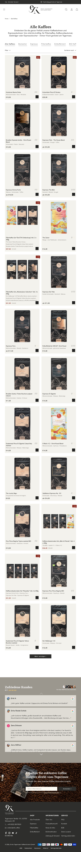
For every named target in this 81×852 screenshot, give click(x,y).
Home (6, 19)
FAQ (62, 820)
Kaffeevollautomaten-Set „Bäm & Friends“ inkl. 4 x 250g (58, 542)
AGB (21, 848)
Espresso (33, 824)
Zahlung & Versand (52, 836)
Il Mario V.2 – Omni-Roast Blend (52, 444)
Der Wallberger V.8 (48, 641)
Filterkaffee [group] (46, 44)
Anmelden (66, 789)
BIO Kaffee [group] (73, 44)
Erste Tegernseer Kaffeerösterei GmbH (22, 844)
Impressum (37, 848)
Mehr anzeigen (40, 656)
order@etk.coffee (13, 828)
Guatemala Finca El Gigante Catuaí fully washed (19, 445)
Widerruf (45, 848)
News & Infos (50, 828)
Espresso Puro (11, 346)
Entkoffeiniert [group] (60, 44)
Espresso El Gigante (49, 394)
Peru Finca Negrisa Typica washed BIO (18, 541)
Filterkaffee (34, 828)
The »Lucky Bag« (11, 493)
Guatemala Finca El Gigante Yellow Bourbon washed (17, 642)
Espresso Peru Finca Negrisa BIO (53, 591)
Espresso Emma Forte (13, 190)
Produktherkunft (51, 824)
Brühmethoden (51, 832)
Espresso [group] (34, 44)
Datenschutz (28, 848)
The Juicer (45, 238)
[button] (66, 9)
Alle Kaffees (14, 19)
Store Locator (66, 832)
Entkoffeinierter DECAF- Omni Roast (54, 346)
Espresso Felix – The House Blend (53, 140)
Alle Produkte (35, 820)
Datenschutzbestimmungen (51, 792)
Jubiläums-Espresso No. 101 (51, 493)
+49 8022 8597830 (14, 824)
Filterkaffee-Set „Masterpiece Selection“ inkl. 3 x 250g (22, 293)
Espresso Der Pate (48, 292)
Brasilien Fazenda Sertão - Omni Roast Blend (18, 141)
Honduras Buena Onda (13, 92)
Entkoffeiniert (35, 832)
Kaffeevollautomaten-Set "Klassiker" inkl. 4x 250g (22, 591)
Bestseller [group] (22, 44)
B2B (62, 828)
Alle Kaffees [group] (10, 44)
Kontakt (64, 824)
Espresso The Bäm (48, 190)
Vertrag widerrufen (68, 836)
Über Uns (49, 820)
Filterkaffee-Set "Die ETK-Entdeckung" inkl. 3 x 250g (21, 239)
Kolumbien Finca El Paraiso (51, 92)
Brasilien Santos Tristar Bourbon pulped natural (19, 395)
